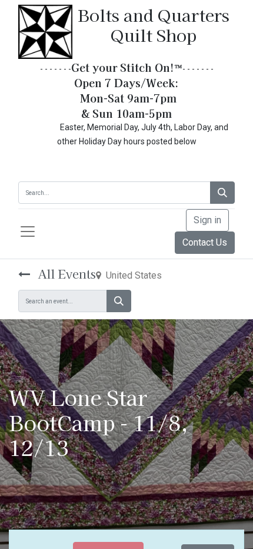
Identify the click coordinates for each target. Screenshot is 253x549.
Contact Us (204, 242)
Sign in (207, 220)
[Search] (222, 192)
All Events (65, 273)
